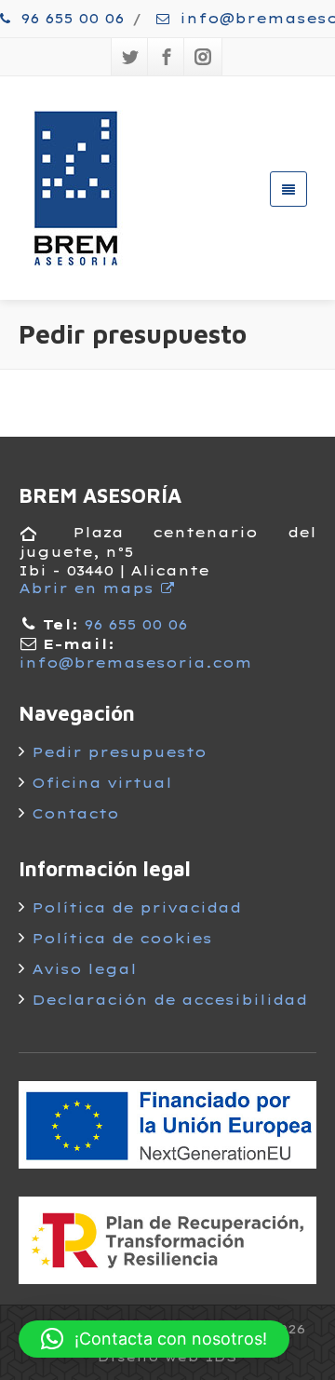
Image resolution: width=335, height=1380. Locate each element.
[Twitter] (130, 56)
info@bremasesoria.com (135, 663)
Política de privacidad (136, 908)
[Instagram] (202, 56)
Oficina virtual (102, 783)
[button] (154, 1339)
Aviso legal (84, 969)
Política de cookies (122, 938)
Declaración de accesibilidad (169, 1000)
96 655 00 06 (69, 18)
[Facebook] (166, 56)
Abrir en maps (89, 588)
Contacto (75, 813)
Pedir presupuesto (119, 752)
